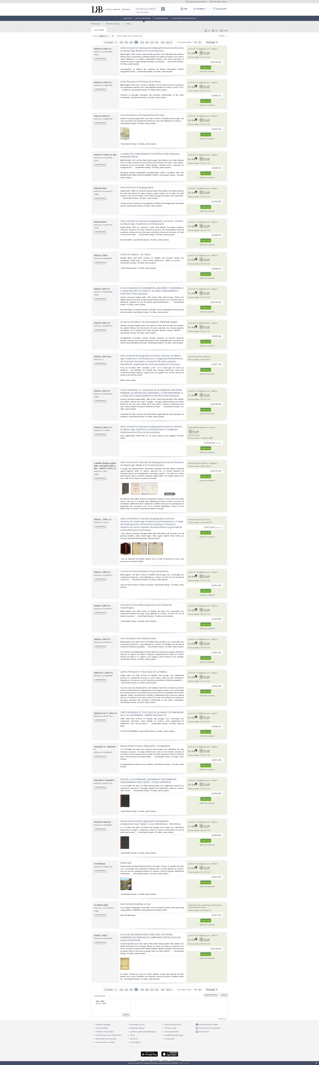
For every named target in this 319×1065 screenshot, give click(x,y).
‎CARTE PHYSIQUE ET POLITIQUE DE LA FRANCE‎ (143, 671)
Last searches (99, 996)
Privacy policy (169, 1039)
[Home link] (110, 9)
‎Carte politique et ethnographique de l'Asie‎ (142, 115)
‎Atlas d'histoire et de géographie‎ (136, 187)
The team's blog (170, 1028)
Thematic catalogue (112, 24)
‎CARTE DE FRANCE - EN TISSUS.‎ (135, 254)
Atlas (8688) (99, 30)
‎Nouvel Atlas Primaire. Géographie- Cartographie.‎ (145, 745)
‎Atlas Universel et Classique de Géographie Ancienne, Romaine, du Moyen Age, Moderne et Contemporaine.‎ (152, 464)
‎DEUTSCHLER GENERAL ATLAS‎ (135, 904)
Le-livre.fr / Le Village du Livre (199, 49)
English (139, 1061)
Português (156, 1061)
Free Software (135, 1042)
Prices (132, 1035)
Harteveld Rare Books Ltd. (198, 427)
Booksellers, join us (137, 1024)
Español (147, 1061)
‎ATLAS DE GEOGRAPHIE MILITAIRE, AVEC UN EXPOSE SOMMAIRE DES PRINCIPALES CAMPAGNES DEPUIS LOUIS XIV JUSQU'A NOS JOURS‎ (150, 937)
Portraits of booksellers (105, 1032)
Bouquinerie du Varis (196, 519)
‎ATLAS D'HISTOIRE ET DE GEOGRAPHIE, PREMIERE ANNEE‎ (148, 322)
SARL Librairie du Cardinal (197, 463)
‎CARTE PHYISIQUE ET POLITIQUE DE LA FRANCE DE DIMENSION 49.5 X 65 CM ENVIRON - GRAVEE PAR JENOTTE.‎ (151, 714)
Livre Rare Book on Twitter (208, 1024)
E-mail (225, 31)
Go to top (222, 1019)
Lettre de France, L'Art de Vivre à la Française (205, 905)
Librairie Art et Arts (195, 356)
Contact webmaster (171, 1032)
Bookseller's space (219, 1)
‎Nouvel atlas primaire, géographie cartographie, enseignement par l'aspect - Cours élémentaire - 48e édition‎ (150, 822)
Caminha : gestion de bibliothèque (143, 1032)
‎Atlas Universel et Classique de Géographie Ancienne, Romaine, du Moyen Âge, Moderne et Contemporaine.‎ (152, 49)
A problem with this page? (174, 1035)
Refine (222, 36)
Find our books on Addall (104, 1042)
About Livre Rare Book (172, 1024)
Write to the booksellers (197, 1)
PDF (209, 31)
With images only (124, 36)
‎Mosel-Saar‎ (126, 862)
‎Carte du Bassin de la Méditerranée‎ (138, 638)
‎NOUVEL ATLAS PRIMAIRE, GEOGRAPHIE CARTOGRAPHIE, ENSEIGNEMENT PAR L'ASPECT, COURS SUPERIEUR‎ (148, 781)
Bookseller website (137, 1028)
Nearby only (138, 36)
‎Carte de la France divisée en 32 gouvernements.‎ (144, 571)
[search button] (163, 9)
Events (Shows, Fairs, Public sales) (108, 1035)
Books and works (143, 18)
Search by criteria (142, 12)
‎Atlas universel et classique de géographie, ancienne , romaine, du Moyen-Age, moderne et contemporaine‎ (152, 222)
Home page (127, 18)
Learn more (184, 1063)
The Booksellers (161, 18)
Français (165, 1061)
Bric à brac (134, 1039)
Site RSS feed (203, 1032)
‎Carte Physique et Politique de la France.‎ (140, 81)
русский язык (175, 1061)
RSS (216, 31)
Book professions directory (184, 18)
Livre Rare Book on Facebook (209, 1028)
